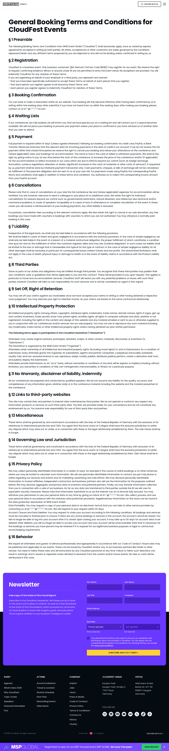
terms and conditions (104, 645)
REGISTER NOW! (151, 747)
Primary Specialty (93, 632)
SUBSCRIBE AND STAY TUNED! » (123, 652)
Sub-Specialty (129, 632)
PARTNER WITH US (151, 4)
